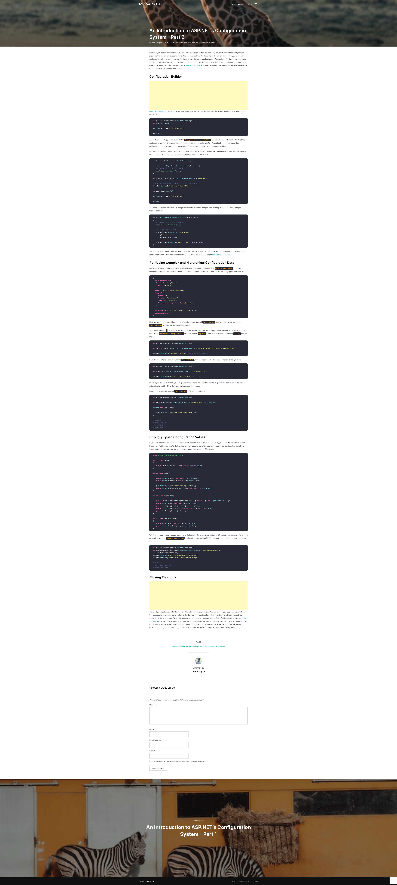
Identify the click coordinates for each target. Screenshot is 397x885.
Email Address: (155, 740)
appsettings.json (178, 646)
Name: (151, 729)
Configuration (209, 646)
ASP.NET (189, 646)
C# (173, 43)
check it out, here (193, 65)
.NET (169, 43)
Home (232, 4)
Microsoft (179, 43)
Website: (152, 751)
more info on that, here (221, 254)
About (240, 4)
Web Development (191, 43)
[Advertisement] (198, 95)
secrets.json (220, 646)
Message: (153, 705)
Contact (249, 4)
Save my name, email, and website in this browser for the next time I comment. (178, 761)
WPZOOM (255, 881)
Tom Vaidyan (149, 4)
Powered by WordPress (146, 881)
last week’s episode (158, 111)
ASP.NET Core (198, 646)
